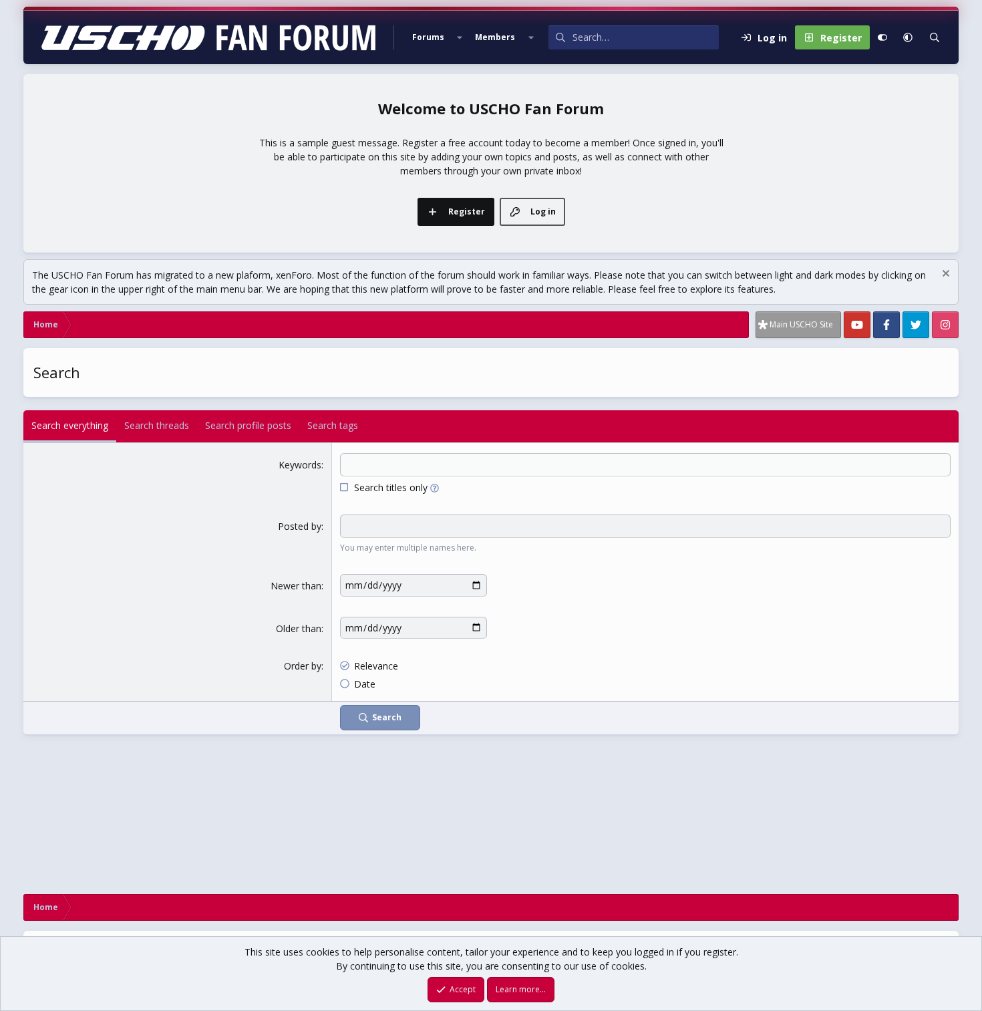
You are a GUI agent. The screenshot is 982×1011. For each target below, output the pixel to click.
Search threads (156, 425)
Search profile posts (248, 425)
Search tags (332, 425)
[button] (459, 37)
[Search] (935, 37)
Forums (428, 37)
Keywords (300, 464)
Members (495, 37)
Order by (302, 666)
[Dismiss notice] (944, 275)
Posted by (299, 526)
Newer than (296, 585)
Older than (298, 628)
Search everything (69, 425)
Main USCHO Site (801, 324)
